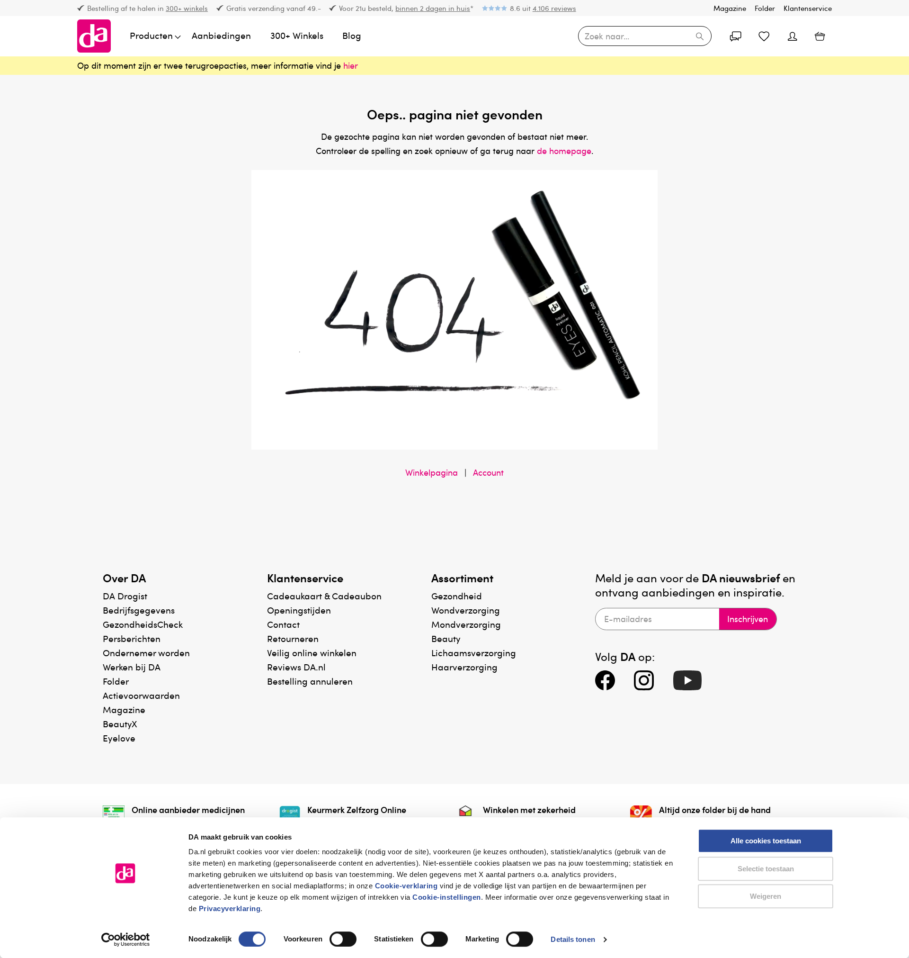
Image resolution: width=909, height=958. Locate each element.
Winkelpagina (431, 472)
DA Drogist (125, 595)
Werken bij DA (131, 666)
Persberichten (131, 638)
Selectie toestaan (766, 869)
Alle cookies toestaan (766, 841)
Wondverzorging (465, 610)
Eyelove (119, 738)
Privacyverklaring (230, 908)
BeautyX (120, 723)
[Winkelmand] (820, 36)
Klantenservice (808, 8)
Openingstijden (299, 610)
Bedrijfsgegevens (139, 610)
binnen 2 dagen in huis (432, 8)
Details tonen (573, 939)
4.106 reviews (554, 8)
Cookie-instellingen (446, 897)
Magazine (729, 8)
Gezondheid (456, 595)
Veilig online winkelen (311, 652)
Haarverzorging (464, 666)
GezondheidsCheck (143, 624)
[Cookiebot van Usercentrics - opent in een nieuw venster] (125, 939)
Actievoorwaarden (141, 695)
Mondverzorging (466, 624)
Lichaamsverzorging (473, 652)
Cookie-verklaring (406, 886)
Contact (283, 624)
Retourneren (293, 638)
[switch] (343, 939)
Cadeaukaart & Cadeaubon (324, 595)
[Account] (736, 36)
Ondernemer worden (146, 652)
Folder (765, 8)
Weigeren (765, 896)
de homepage (564, 150)
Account (488, 472)
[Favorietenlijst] (764, 36)
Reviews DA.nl (296, 666)
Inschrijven (747, 618)
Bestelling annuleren (310, 681)
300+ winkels (187, 8)
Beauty (446, 638)
